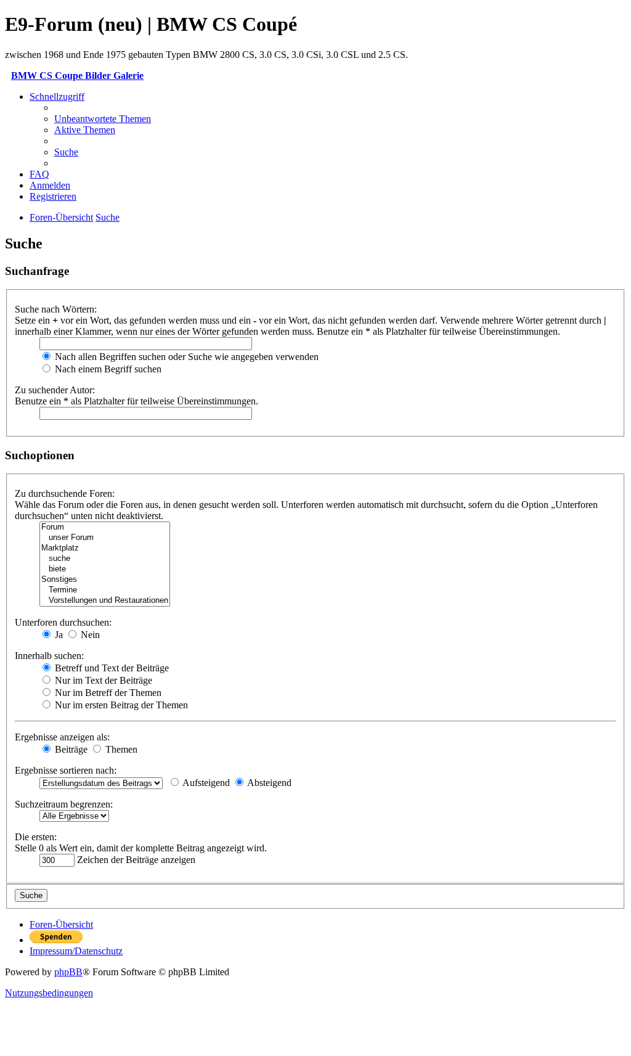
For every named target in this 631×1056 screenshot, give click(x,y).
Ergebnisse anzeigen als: (62, 737)
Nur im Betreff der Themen (106, 692)
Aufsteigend (205, 782)
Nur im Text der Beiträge (102, 680)
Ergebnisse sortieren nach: (65, 770)
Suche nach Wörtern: (56, 309)
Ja (57, 634)
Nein (89, 634)
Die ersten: (36, 837)
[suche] (104, 559)
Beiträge (70, 749)
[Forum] (104, 527)
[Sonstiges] (104, 580)
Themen (120, 749)
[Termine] (104, 590)
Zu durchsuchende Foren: (65, 493)
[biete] (104, 569)
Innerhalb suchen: (49, 655)
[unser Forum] (104, 538)
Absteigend (268, 782)
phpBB (68, 972)
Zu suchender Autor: (55, 390)
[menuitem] (102, 118)
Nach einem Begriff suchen (106, 369)
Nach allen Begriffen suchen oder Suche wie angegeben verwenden (185, 356)
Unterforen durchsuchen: (63, 622)
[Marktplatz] (104, 548)
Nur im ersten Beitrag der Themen (120, 705)
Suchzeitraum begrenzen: (64, 804)
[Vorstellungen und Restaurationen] (104, 601)
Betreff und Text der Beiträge (110, 668)
